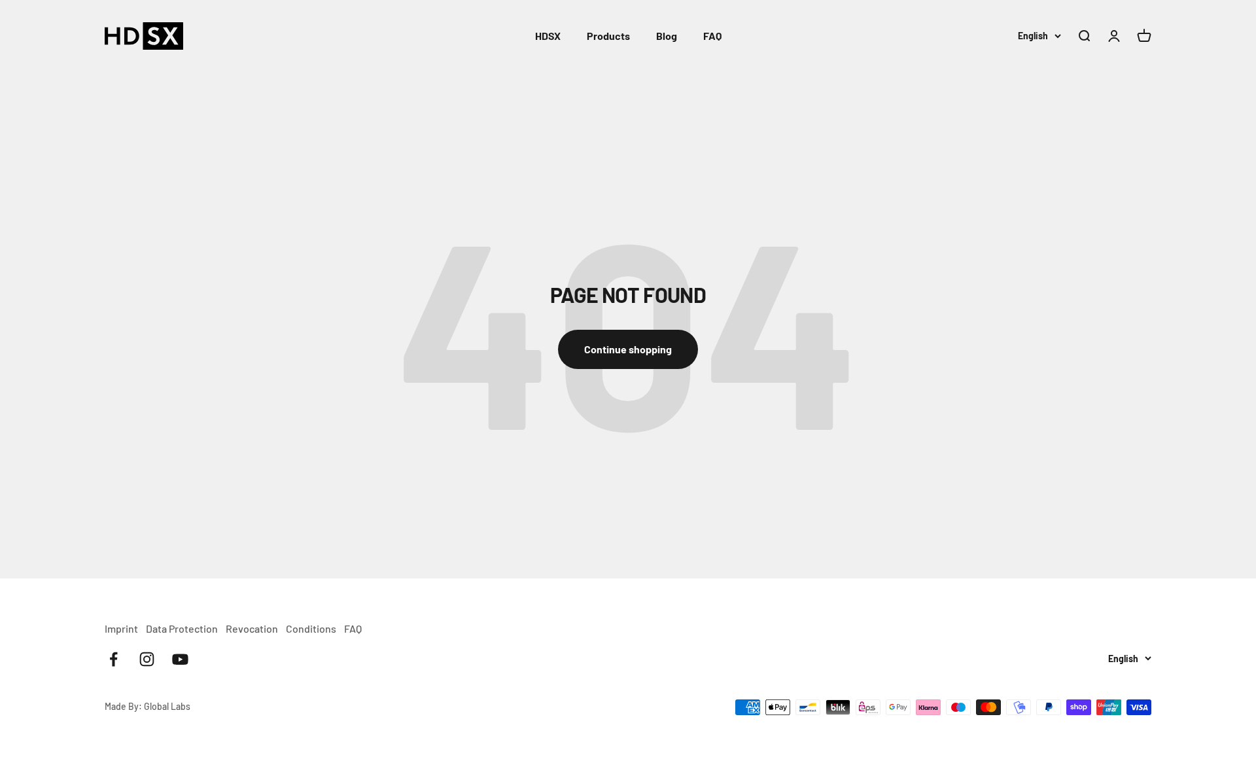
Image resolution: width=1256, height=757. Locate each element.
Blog (666, 35)
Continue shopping (628, 349)
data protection (182, 628)
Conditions (311, 628)
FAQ (712, 35)
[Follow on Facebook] (113, 659)
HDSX (548, 35)
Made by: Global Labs (147, 706)
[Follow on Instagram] (147, 659)
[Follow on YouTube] (180, 659)
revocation (252, 628)
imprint (121, 628)
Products (608, 35)
